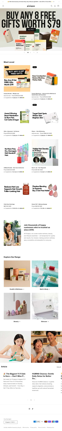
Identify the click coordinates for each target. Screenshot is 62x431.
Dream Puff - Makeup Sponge (39, 204)
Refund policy (26, 427)
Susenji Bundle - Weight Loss (11, 93)
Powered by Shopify (16, 427)
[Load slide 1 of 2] (28, 52)
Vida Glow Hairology (9, 204)
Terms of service (42, 427)
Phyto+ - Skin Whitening (38, 131)
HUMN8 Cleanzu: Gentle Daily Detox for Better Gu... (43, 376)
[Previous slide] (24, 52)
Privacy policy (33, 427)
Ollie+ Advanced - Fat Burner (11, 131)
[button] (3, 6)
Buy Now (31, 29)
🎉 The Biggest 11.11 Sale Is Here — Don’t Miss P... (14, 375)
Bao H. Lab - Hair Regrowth (39, 167)
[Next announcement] (59, 1)
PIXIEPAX (10, 427)
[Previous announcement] (3, 1)
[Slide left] (27, 400)
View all (59, 367)
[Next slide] (34, 52)
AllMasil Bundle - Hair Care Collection (14, 167)
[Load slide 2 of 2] (30, 52)
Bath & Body (44, 289)
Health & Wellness (16, 289)
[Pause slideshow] (37, 52)
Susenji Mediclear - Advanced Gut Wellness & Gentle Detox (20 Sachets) (44, 94)
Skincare (44, 321)
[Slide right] (34, 400)
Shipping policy (50, 427)
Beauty (16, 321)
